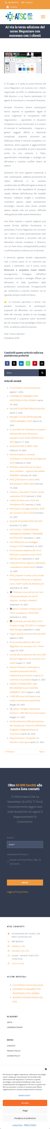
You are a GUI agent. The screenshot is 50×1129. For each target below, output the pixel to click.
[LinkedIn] (21, 363)
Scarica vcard (18, 963)
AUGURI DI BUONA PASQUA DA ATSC (27, 408)
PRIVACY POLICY (30, 1125)
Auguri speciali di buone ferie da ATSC (28, 633)
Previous (10, 751)
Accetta (25, 1103)
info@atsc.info (18, 946)
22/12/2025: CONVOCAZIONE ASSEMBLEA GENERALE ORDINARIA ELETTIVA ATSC (26, 533)
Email (10, 837)
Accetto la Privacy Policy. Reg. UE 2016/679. (25, 861)
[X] (14, 363)
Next (41, 751)
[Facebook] (7, 363)
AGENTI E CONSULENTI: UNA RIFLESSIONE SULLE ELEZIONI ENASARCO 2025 (24, 687)
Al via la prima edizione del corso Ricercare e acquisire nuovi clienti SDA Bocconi (26, 554)
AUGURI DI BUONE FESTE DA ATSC (26, 521)
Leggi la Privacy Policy (17, 891)
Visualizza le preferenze (25, 1118)
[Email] (42, 363)
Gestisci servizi (24, 1095)
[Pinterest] (35, 363)
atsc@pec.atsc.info (20, 950)
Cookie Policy (17, 1125)
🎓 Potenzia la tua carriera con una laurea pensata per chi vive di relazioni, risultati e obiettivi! (26, 596)
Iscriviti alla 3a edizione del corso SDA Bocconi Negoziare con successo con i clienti (28, 658)
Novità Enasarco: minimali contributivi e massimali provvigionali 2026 (28, 458)
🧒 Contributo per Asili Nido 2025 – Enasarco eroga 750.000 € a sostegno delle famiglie (28, 625)
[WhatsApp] (28, 363)
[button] (45, 1069)
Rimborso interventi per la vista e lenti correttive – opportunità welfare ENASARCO (27, 471)
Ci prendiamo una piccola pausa (25, 387)
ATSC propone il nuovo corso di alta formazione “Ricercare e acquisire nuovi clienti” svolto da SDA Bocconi (27, 579)
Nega (25, 1110)
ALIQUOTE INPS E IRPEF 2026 (24, 446)
